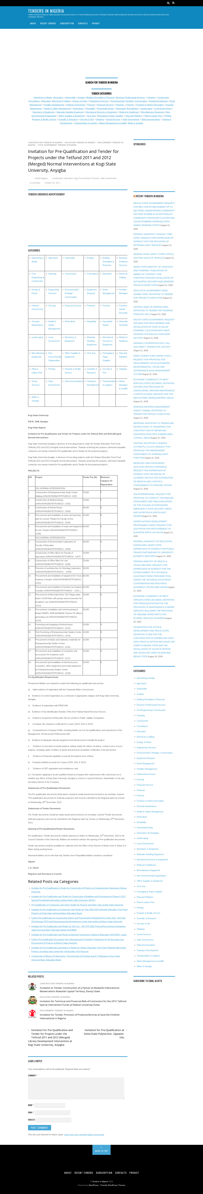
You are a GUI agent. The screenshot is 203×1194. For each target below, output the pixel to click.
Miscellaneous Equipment (152, 112)
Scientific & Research (68, 119)
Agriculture (58, 97)
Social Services (113, 119)
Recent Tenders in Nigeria (150, 196)
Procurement (84, 178)
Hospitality (90, 108)
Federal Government (75, 105)
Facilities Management (54, 105)
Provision (95, 178)
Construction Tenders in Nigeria (45, 142)
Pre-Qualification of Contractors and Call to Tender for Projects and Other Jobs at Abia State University (77, 905)
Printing (167, 116)
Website (31, 1119)
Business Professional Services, (130, 97)
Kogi (76, 178)
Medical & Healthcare (129, 112)
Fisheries (120, 105)
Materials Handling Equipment (70, 112)
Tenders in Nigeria (100, 1181)
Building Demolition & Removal (108, 261)
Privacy (96, 23)
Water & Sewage (135, 123)
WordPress (93, 1185)
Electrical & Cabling (61, 101)
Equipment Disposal (158, 101)
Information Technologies (127, 108)
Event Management (145, 763)
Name (31, 1105)
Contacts (83, 23)
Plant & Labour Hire (153, 116)
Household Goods (105, 108)
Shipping (100, 119)
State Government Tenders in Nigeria (57, 145)
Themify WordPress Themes (112, 1185)
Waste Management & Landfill (112, 123)
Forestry (130, 105)
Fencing (91, 105)
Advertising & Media (43, 97)
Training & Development (147, 950)
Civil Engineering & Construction (38, 277)
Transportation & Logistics (86, 123)
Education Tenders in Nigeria (80, 142)
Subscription (67, 23)
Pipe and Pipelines (134, 116)
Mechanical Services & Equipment (101, 112)
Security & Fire (87, 119)
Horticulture (78, 108)
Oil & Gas (91, 116)
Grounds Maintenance (147, 806)
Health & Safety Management (57, 108)
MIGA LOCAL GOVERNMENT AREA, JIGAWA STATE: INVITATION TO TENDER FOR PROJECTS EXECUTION (153, 294)
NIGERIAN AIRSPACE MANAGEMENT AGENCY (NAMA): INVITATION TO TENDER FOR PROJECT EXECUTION (151, 410)
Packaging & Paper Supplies (110, 116)
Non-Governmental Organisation (54, 357)
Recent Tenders (48, 23)
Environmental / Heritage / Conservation (129, 101)
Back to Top (101, 1150)
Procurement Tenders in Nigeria (57, 1010)
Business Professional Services (124, 261)
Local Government (162, 108)
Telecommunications (150, 119)
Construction (163, 97)
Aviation (81, 97)
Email (31, 1112)
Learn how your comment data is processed (84, 1134)
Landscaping (146, 108)
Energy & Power (79, 101)
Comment (32, 1075)
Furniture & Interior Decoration (149, 105)
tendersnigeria (41, 178)
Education (46, 101)
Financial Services (105, 105)
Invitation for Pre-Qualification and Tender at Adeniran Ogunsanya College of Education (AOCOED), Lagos (79, 934)
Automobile (70, 97)
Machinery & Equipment (43, 112)
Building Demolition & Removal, (101, 97)
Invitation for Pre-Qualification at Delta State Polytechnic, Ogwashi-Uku (105, 1033)
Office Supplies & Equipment (72, 116)
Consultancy (34, 101)
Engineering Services (99, 101)
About (33, 23)
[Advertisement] (101, 54)
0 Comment (35, 182)
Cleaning (151, 97)
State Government (130, 119)
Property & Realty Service (44, 119)
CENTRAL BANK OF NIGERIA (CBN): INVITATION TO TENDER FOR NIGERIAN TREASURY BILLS (153, 310)
